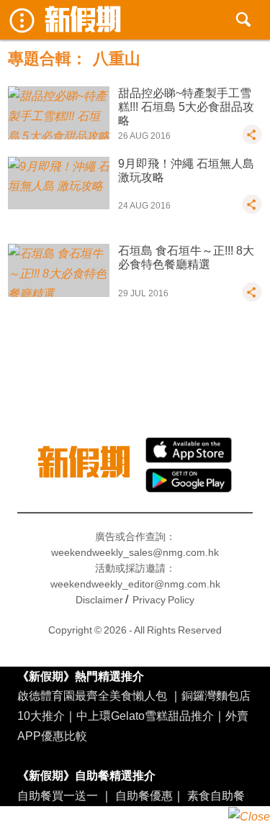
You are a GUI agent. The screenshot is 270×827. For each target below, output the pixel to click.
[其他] (252, 140)
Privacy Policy (163, 600)
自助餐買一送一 (57, 795)
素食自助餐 (216, 795)
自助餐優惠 (144, 795)
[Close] (249, 816)
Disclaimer (99, 600)
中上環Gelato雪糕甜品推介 (145, 715)
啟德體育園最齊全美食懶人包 (92, 695)
